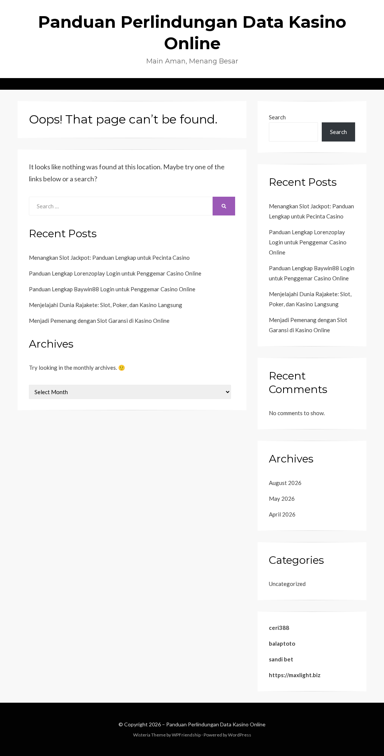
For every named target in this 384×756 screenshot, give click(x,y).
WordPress (239, 735)
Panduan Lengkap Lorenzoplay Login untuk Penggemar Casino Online (115, 273)
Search (277, 117)
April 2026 (282, 514)
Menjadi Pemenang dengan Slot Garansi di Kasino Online (99, 320)
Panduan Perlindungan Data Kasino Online (216, 724)
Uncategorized (287, 583)
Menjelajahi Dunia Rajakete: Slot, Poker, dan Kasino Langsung (105, 304)
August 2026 (285, 482)
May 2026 (282, 498)
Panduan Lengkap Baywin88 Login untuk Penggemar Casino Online (112, 289)
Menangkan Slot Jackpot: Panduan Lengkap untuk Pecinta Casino (109, 257)
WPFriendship (186, 735)
